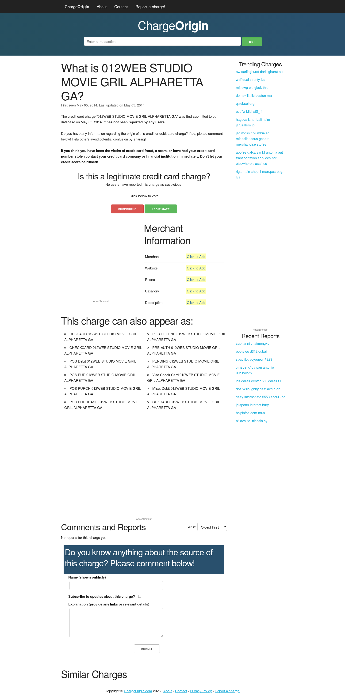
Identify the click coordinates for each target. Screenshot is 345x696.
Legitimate (161, 209)
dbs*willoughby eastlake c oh (258, 388)
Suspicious (127, 209)
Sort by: (192, 526)
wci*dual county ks (250, 79)
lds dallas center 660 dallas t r (258, 380)
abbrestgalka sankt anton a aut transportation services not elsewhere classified (259, 158)
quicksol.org (245, 103)
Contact (121, 6)
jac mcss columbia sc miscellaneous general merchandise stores (253, 138)
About (102, 6)
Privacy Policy (201, 690)
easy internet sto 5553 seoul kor (260, 396)
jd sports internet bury (252, 404)
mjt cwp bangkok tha (252, 87)
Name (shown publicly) (87, 577)
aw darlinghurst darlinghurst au (259, 71)
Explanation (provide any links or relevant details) (108, 604)
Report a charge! (150, 6)
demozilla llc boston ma (254, 95)
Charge (77, 6)
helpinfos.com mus (250, 412)
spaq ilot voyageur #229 (254, 359)
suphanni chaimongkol (253, 343)
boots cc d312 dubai (251, 351)
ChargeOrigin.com (138, 690)
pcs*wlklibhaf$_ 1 (249, 111)
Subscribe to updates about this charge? (101, 596)
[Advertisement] (101, 265)
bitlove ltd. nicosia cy (252, 420)
